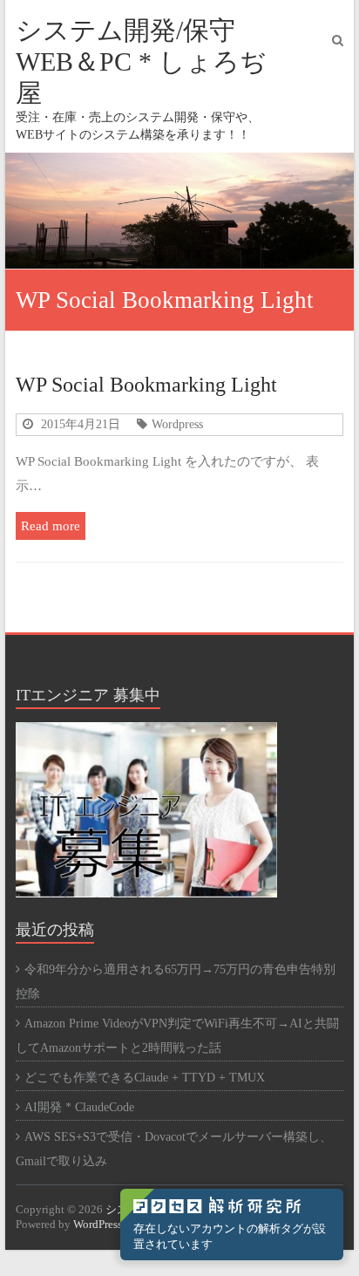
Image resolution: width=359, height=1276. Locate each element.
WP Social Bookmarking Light (146, 384)
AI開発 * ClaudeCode (79, 1107)
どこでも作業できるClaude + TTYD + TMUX (144, 1077)
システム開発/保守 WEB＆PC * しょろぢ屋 (141, 61)
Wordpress (177, 424)
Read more (50, 525)
